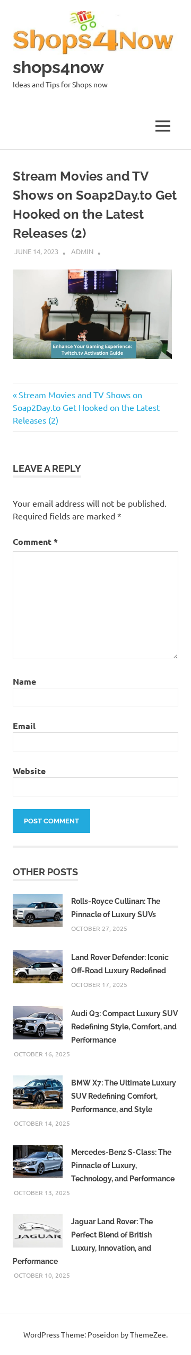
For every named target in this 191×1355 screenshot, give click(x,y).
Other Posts (45, 871)
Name (24, 681)
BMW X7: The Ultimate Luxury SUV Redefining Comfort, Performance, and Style (123, 1096)
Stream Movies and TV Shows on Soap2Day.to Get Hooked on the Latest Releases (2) (86, 407)
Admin (82, 251)
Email (24, 725)
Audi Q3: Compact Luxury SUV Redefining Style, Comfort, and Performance (124, 1026)
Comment (35, 541)
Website (29, 770)
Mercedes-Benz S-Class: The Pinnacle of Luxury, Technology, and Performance (123, 1165)
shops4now (58, 67)
